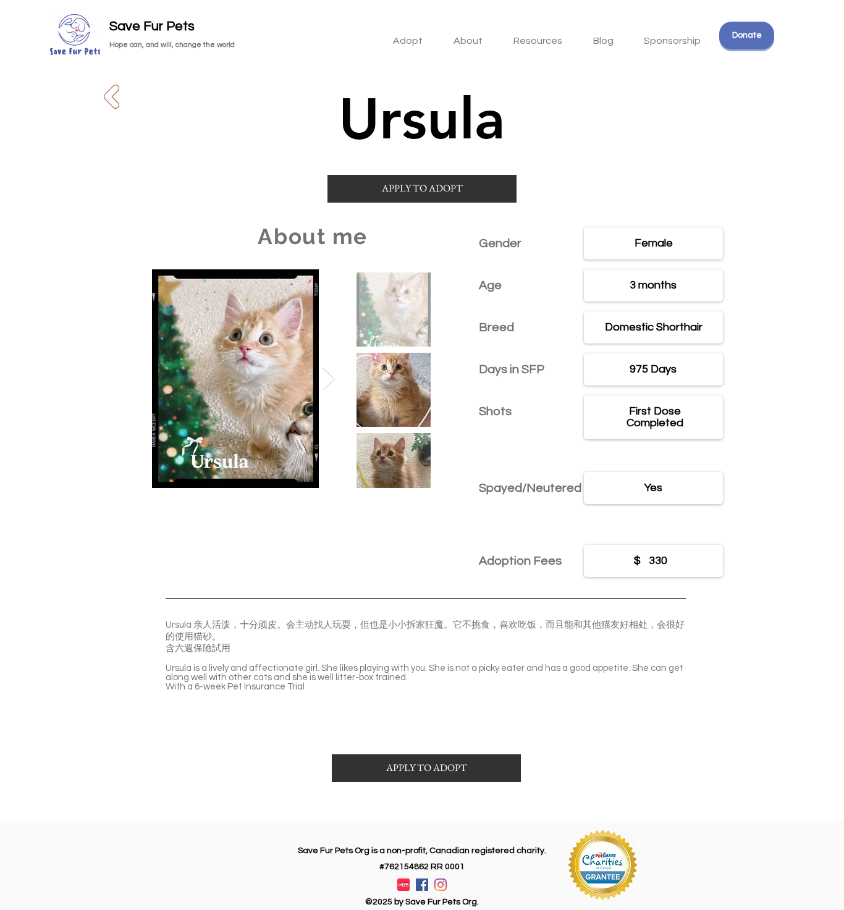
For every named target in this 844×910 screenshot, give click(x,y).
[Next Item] (329, 379)
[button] (538, 35)
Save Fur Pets (152, 26)
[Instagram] (440, 884)
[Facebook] (422, 884)
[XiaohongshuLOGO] (403, 884)
